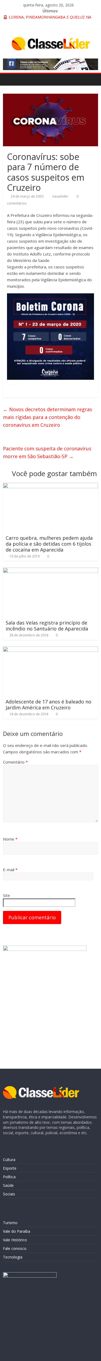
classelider (60, 196)
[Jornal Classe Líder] (8, 79)
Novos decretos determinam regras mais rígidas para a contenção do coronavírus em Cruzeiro (47, 417)
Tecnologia (12, 1257)
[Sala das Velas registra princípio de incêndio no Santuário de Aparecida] (50, 571)
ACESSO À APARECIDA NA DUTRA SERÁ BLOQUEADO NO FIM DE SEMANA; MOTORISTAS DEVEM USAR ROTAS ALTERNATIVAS (47, 17)
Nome (10, 839)
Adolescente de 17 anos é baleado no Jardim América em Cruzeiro (48, 704)
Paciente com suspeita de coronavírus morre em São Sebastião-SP (47, 452)
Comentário (15, 762)
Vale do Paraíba (16, 1231)
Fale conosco (14, 1248)
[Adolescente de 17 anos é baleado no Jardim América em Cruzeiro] (50, 650)
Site (6, 895)
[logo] (41, 1088)
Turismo (10, 1222)
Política (9, 1176)
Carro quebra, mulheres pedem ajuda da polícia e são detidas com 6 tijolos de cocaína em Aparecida (49, 544)
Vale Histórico (15, 1239)
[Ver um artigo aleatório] (92, 79)
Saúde (8, 1185)
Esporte (9, 1168)
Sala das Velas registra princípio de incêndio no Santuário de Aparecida (47, 625)
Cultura (9, 1159)
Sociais (9, 1193)
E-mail (10, 869)
